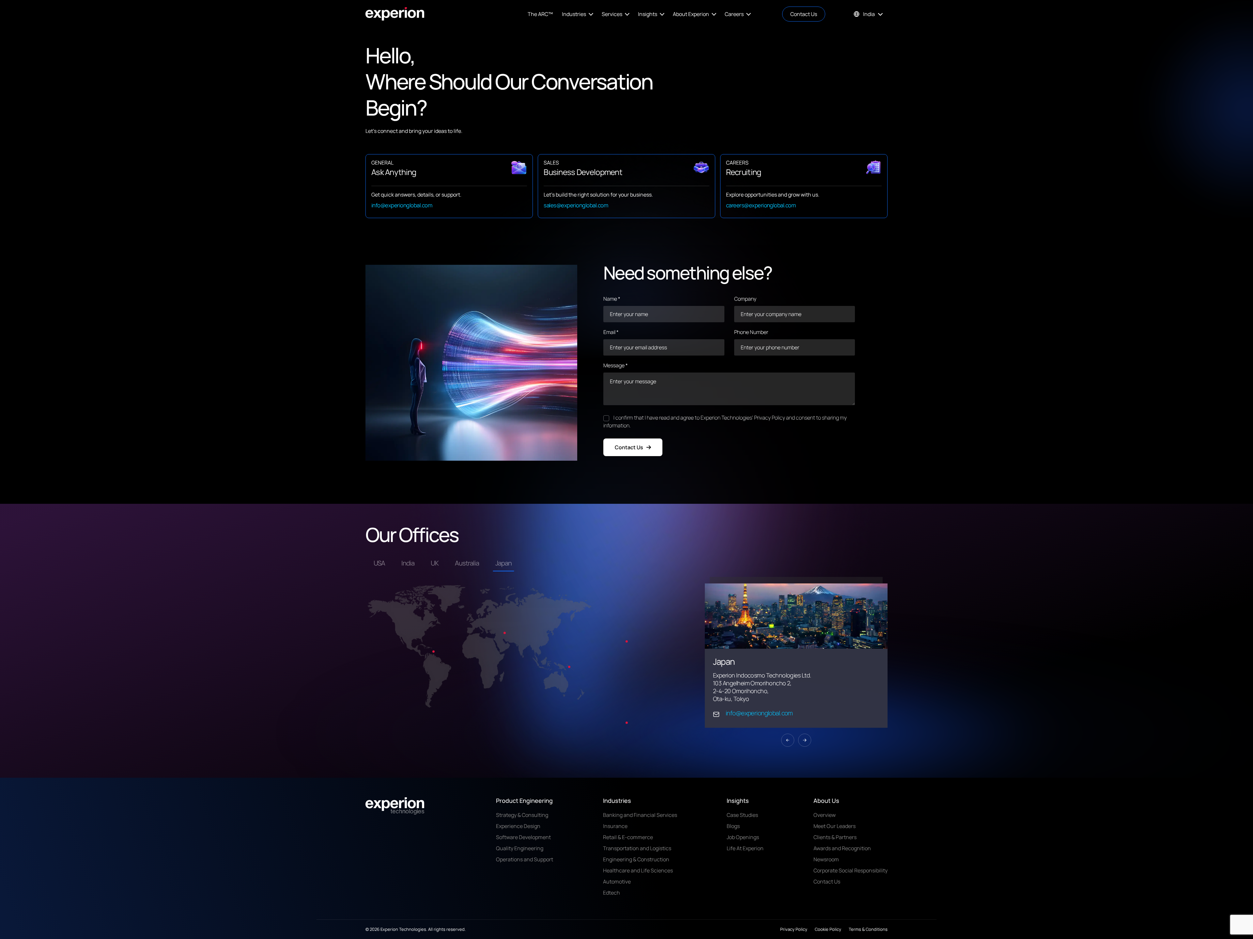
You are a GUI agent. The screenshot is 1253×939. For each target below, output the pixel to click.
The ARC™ (540, 14)
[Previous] (787, 743)
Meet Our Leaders (834, 827)
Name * (611, 298)
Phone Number (751, 332)
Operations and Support (524, 860)
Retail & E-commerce (628, 838)
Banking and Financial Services (640, 816)
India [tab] (407, 563)
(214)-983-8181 (745, 704)
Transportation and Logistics (637, 849)
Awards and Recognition (842, 849)
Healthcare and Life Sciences (638, 871)
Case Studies (742, 816)
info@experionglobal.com (401, 205)
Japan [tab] (503, 563)
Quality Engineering (519, 849)
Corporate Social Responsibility (850, 871)
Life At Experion (745, 849)
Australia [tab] (467, 563)
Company (745, 298)
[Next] (804, 743)
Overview (824, 816)
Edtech (611, 893)
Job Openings (743, 838)
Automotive (617, 882)
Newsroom (826, 860)
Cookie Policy (828, 930)
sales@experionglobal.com (576, 205)
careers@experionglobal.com (761, 205)
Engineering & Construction (636, 860)
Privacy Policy (793, 930)
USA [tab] (379, 563)
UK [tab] (435, 563)
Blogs (733, 827)
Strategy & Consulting (522, 816)
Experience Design (518, 827)
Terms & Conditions (868, 930)
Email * (611, 332)
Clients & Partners (835, 838)
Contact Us (803, 14)
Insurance (615, 827)
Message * (615, 365)
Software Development (523, 838)
